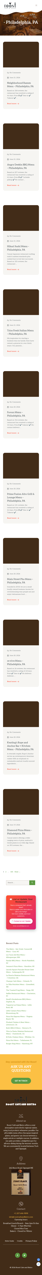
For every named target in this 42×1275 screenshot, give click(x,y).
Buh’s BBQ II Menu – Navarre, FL (18, 1028)
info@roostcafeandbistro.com (21, 1217)
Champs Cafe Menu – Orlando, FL (19, 981)
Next (17, 872)
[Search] (32, 882)
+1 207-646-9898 (21, 1213)
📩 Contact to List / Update (21, 921)
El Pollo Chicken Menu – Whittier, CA (20, 1037)
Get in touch (21, 1080)
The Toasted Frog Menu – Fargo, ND (20, 990)
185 (12, 872)
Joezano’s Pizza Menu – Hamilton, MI (20, 966)
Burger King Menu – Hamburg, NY (19, 1044)
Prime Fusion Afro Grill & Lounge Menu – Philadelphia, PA (20, 497)
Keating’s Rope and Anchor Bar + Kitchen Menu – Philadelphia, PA (20, 746)
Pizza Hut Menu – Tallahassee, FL (19, 1040)
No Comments (15, 73)
